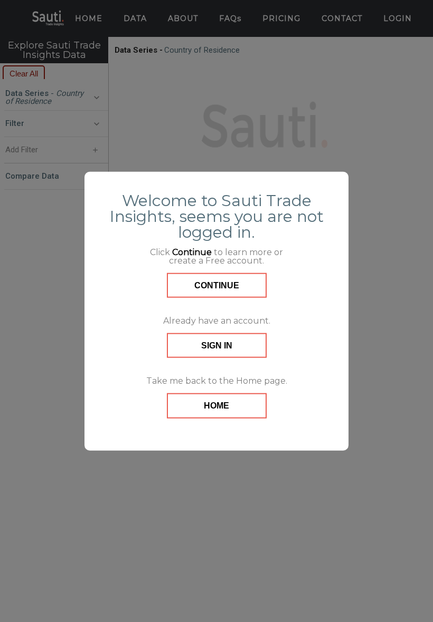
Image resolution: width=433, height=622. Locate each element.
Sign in (216, 345)
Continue (216, 284)
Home (216, 405)
